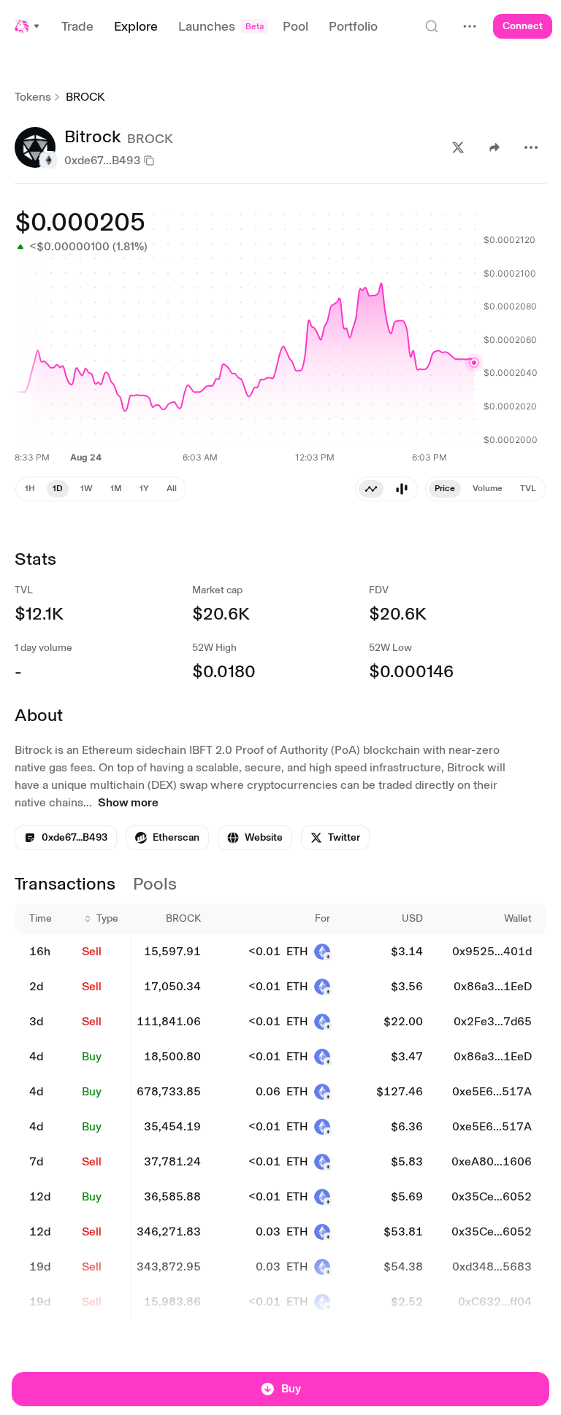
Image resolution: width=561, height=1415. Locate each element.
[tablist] (386, 489)
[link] (167, 837)
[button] (28, 26)
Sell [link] (92, 951)
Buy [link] (92, 1056)
